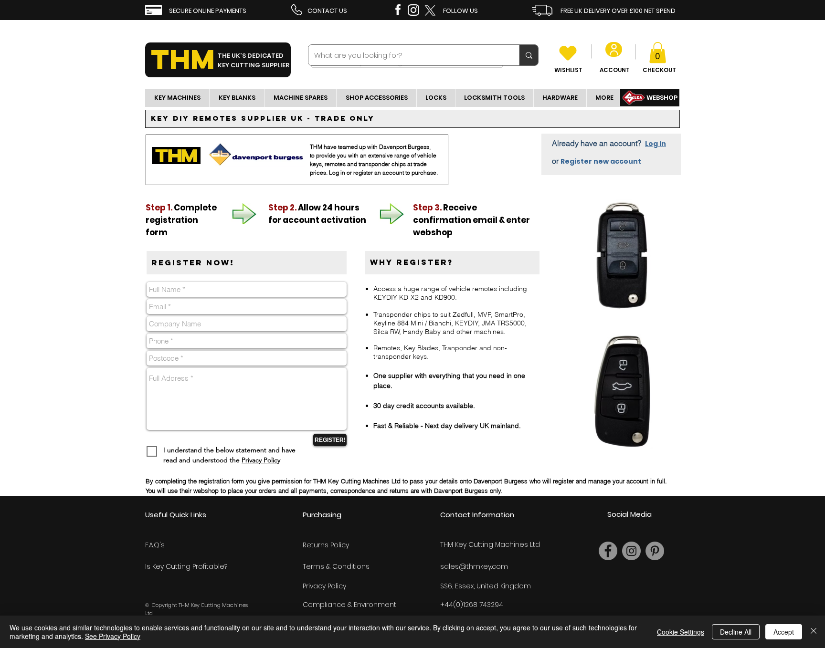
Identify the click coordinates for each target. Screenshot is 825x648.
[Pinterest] (654, 551)
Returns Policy (326, 545)
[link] (657, 52)
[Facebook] (608, 551)
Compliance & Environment (349, 604)
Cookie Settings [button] (680, 632)
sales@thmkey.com (474, 566)
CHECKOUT (659, 70)
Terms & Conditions (336, 566)
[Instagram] (631, 551)
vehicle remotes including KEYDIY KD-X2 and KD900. (450, 293)
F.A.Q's (155, 545)
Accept (783, 632)
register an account (378, 172)
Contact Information (477, 515)
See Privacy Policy (112, 636)
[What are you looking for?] (528, 55)
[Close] (813, 631)
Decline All (735, 632)
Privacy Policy (261, 460)
